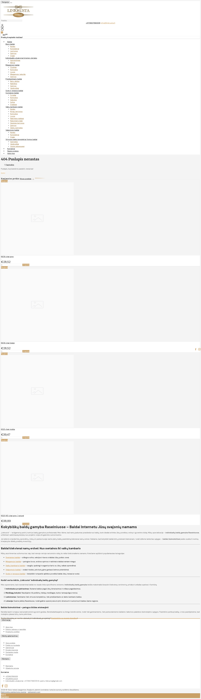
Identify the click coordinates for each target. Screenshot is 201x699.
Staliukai (13, 104)
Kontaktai (9, 655)
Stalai (12, 56)
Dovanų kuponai (12, 650)
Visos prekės (25, 179)
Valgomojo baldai (12, 130)
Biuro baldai (10, 44)
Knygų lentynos (16, 111)
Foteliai (13, 95)
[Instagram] (199, 349)
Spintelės (14, 142)
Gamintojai (10, 648)
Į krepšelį (25, 265)
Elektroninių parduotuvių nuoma (13, 692)
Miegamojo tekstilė (18, 74)
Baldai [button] (9, 42)
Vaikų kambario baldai (14, 107)
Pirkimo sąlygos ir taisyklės (16, 629)
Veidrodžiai (14, 88)
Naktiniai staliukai (17, 118)
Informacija (6, 620)
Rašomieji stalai (16, 121)
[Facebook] (195, 349)
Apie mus (11, 153)
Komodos (14, 70)
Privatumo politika (12, 632)
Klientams (5, 659)
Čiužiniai (13, 67)
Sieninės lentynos (17, 123)
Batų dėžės (14, 81)
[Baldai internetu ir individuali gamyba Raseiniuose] (18, 18)
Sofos (12, 102)
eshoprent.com (34, 692)
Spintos (13, 53)
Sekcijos (13, 100)
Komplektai (14, 49)
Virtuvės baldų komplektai (16, 139)
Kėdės (12, 46)
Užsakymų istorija (12, 668)
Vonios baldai (32, 139)
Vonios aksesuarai (17, 146)
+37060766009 (93, 23)
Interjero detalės (30, 58)
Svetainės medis (12, 652)
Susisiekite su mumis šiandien (64, 618)
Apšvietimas (15, 60)
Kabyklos (13, 84)
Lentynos (14, 51)
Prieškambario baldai (14, 79)
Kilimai (12, 63)
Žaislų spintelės (16, 128)
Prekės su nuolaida (13, 645)
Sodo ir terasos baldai (14, 90)
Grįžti (3, 173)
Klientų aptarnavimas (10, 636)
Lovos (12, 72)
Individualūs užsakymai (15, 58)
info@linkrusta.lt (108, 23)
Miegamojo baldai (12, 65)
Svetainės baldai (12, 93)
